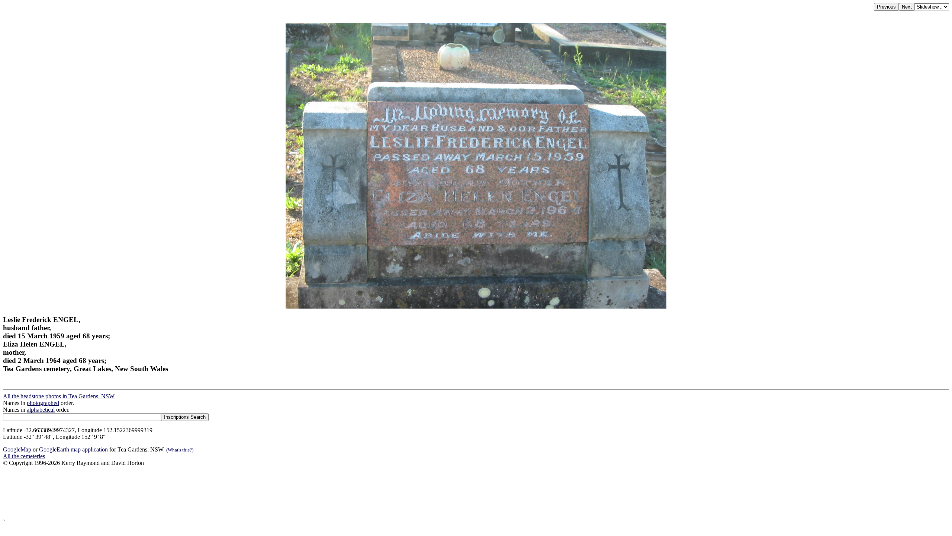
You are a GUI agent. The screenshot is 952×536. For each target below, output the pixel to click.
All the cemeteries (24, 456)
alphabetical (41, 409)
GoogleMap (17, 449)
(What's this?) (179, 450)
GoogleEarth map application (74, 449)
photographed (43, 403)
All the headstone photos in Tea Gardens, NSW (59, 396)
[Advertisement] (226, 492)
